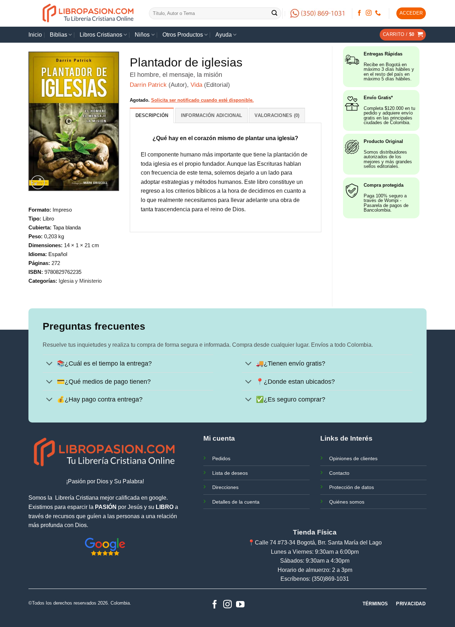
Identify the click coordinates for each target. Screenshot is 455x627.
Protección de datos (351, 487)
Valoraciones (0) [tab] (277, 115)
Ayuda (223, 35)
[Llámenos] (378, 13)
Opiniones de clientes (353, 458)
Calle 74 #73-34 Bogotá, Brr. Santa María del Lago (318, 543)
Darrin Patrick (148, 84)
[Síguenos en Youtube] (240, 605)
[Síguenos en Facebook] (359, 13)
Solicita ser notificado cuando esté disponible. (202, 100)
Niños (142, 35)
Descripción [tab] (151, 115)
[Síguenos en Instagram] (368, 13)
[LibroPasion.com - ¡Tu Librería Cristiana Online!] (88, 13)
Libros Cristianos (101, 35)
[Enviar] (275, 13)
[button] (411, 13)
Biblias (58, 35)
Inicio (35, 35)
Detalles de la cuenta (235, 502)
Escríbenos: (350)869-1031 (314, 579)
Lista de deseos (230, 473)
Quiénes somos (346, 502)
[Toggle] (50, 364)
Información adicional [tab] (211, 115)
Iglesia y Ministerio (80, 281)
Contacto (339, 473)
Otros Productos (182, 35)
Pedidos (221, 458)
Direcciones (225, 487)
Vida (196, 84)
